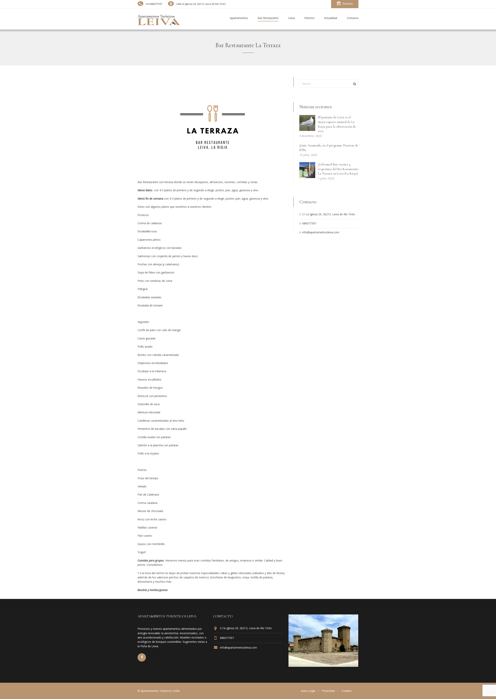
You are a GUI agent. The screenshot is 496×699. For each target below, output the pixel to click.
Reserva (348, 3)
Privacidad (328, 691)
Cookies (347, 691)
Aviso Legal (308, 691)
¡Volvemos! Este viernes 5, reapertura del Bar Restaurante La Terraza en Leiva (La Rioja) (338, 169)
